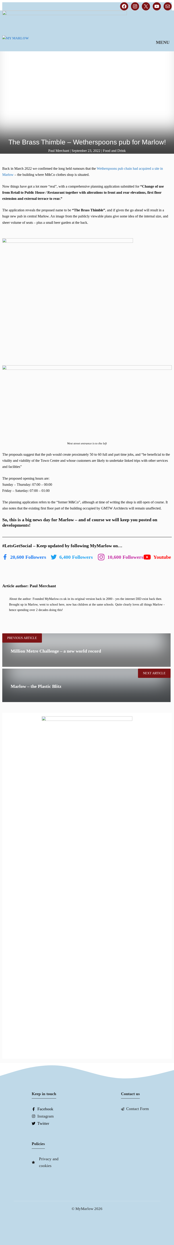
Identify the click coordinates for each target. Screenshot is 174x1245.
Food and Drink (114, 151)
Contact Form (137, 1108)
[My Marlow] (30, 42)
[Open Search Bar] (135, 42)
